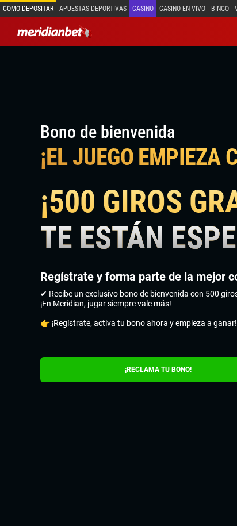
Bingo (220, 9)
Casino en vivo (182, 9)
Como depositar (28, 9)
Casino (143, 9)
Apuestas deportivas (93, 9)
